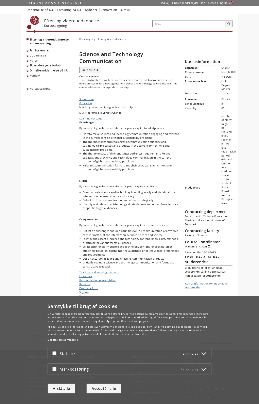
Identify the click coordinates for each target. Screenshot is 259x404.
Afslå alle (61, 388)
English (223, 3)
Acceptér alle (104, 388)
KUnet (212, 3)
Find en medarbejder (185, 3)
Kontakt (35, 75)
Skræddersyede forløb (45, 65)
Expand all (90, 70)
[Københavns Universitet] (33, 24)
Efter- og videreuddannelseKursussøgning (49, 41)
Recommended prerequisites (97, 280)
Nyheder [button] (91, 10)
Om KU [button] (126, 10)
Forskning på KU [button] (69, 10)
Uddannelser (39, 55)
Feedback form (88, 288)
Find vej (164, 3)
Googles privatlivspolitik (63, 339)
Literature (85, 276)
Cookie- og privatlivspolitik (85, 334)
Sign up (84, 292)
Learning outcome (90, 118)
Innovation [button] (109, 10)
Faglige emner (40, 50)
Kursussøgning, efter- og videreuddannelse (103, 39)
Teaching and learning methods (99, 272)
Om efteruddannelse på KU (49, 70)
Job (203, 3)
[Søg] (228, 23)
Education (85, 103)
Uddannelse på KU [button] (40, 10)
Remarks (84, 284)
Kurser (34, 60)
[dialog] (129, 350)
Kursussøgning (40, 89)
